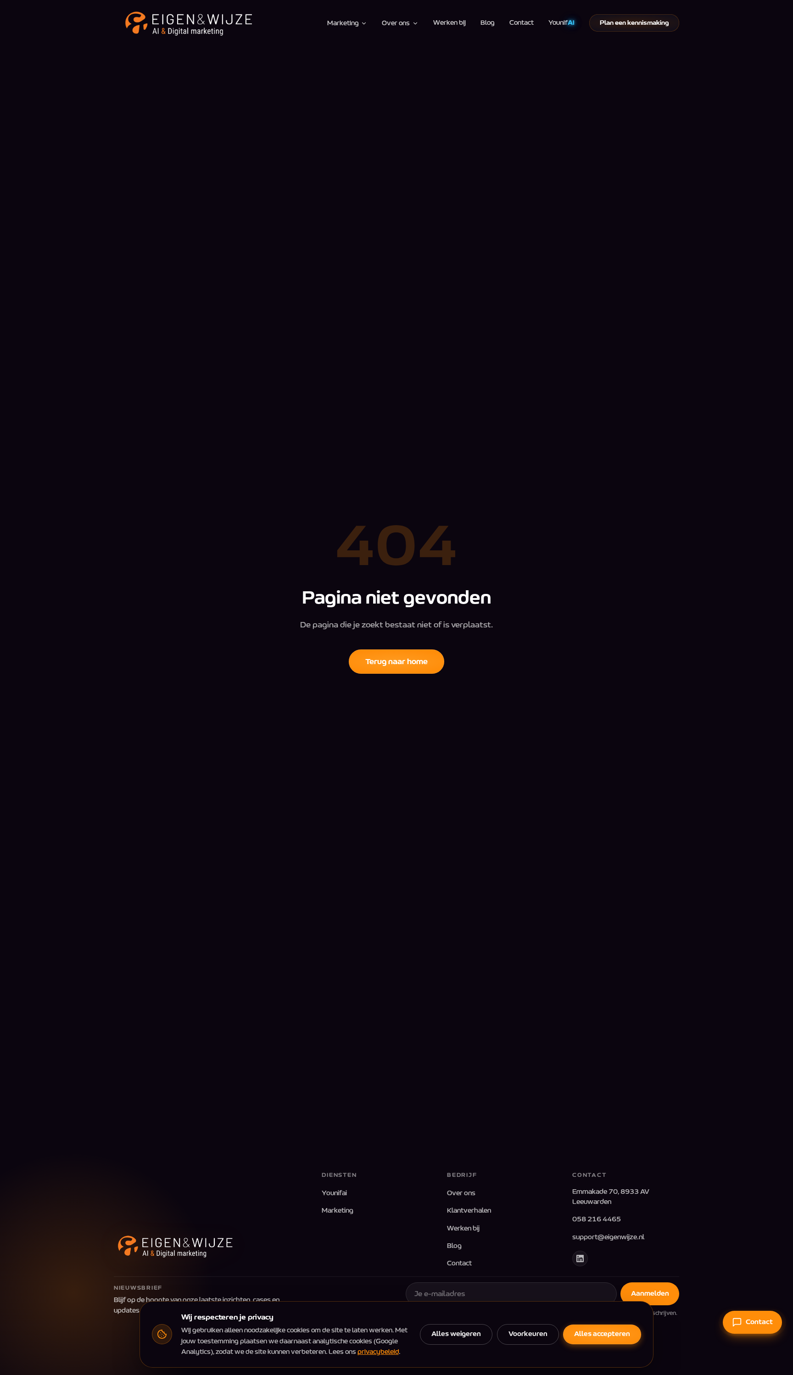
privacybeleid (378, 1351)
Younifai (334, 1193)
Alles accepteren (602, 1334)
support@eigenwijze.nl (608, 1237)
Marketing (343, 23)
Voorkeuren (527, 1334)
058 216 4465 (596, 1219)
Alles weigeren (456, 1334)
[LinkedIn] (580, 1258)
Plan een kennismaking (634, 23)
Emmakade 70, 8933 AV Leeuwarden (610, 1196)
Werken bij (449, 22)
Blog (487, 22)
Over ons (396, 23)
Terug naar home (396, 661)
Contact (521, 22)
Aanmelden (650, 1293)
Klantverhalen (469, 1210)
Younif (561, 22)
